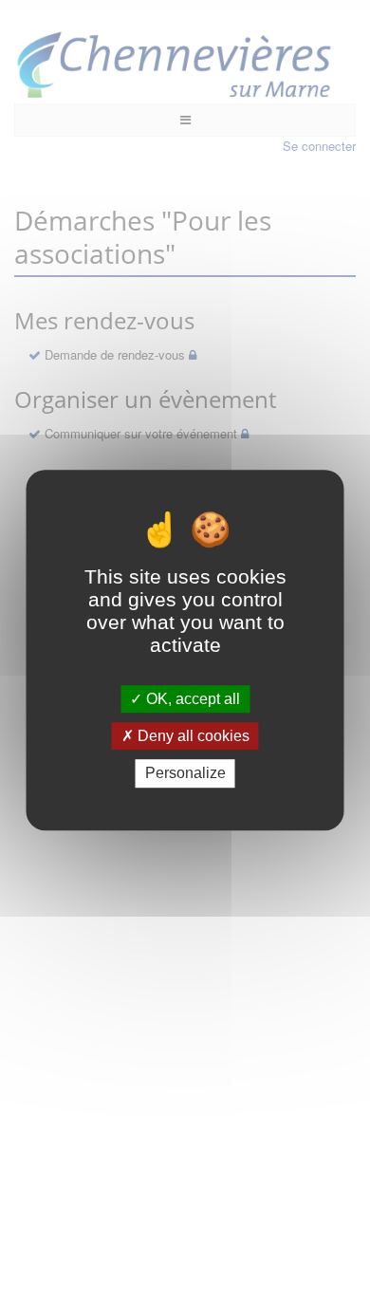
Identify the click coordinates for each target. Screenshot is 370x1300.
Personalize (185, 774)
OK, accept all (191, 699)
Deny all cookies (192, 736)
